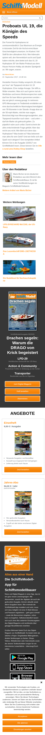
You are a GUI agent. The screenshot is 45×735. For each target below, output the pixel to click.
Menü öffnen (12, 12)
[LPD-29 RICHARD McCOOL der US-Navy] (19, 215)
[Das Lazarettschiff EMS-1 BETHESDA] (19, 241)
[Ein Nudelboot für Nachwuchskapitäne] (19, 268)
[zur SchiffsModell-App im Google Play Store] (22, 657)
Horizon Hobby (9, 162)
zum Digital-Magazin (22, 384)
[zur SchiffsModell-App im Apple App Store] (22, 667)
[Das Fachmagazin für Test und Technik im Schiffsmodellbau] (21, 5)
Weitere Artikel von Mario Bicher (16, 190)
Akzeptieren (22, 716)
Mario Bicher (9, 74)
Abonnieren (22, 399)
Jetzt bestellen (23, 470)
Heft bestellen (22, 391)
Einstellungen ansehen (22, 729)
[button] (41, 682)
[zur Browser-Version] (22, 677)
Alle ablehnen (22, 723)
